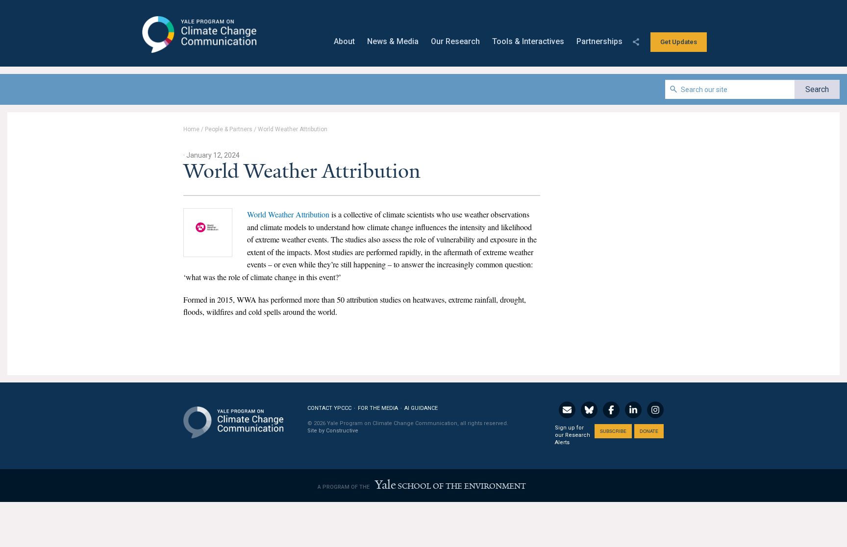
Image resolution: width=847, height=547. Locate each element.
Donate (649, 431)
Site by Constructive (332, 431)
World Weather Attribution (288, 214)
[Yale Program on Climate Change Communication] (233, 416)
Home (191, 129)
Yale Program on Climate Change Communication (198, 34)
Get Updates (678, 42)
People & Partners (228, 129)
